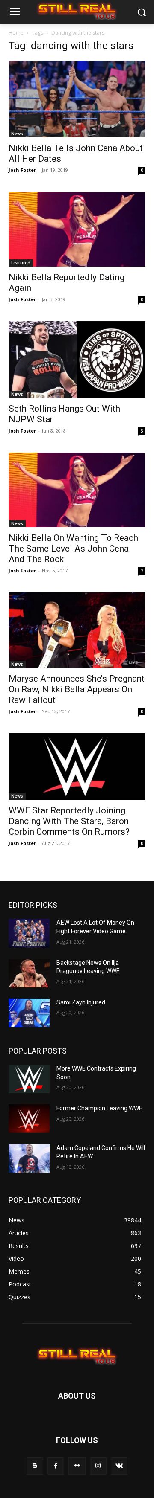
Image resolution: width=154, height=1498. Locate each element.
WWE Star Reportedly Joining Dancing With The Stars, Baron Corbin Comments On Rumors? (69, 821)
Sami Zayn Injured (80, 1002)
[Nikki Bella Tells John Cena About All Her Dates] (77, 99)
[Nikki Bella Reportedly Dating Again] (77, 229)
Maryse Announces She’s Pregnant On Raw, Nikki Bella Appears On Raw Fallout (77, 689)
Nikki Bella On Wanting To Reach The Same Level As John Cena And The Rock (73, 548)
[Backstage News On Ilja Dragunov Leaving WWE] (29, 973)
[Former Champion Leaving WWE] (29, 1118)
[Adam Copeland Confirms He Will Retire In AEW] (29, 1158)
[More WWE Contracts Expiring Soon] (29, 1079)
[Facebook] (55, 1465)
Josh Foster (22, 170)
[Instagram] (98, 1465)
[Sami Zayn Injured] (29, 1013)
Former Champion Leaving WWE (99, 1108)
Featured (20, 263)
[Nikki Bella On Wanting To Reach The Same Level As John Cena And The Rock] (77, 490)
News (17, 133)
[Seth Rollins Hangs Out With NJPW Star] (77, 359)
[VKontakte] (119, 1465)
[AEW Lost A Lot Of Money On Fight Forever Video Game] (29, 933)
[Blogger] (35, 1465)
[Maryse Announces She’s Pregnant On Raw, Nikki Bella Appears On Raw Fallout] (77, 630)
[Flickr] (76, 1465)
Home (16, 32)
